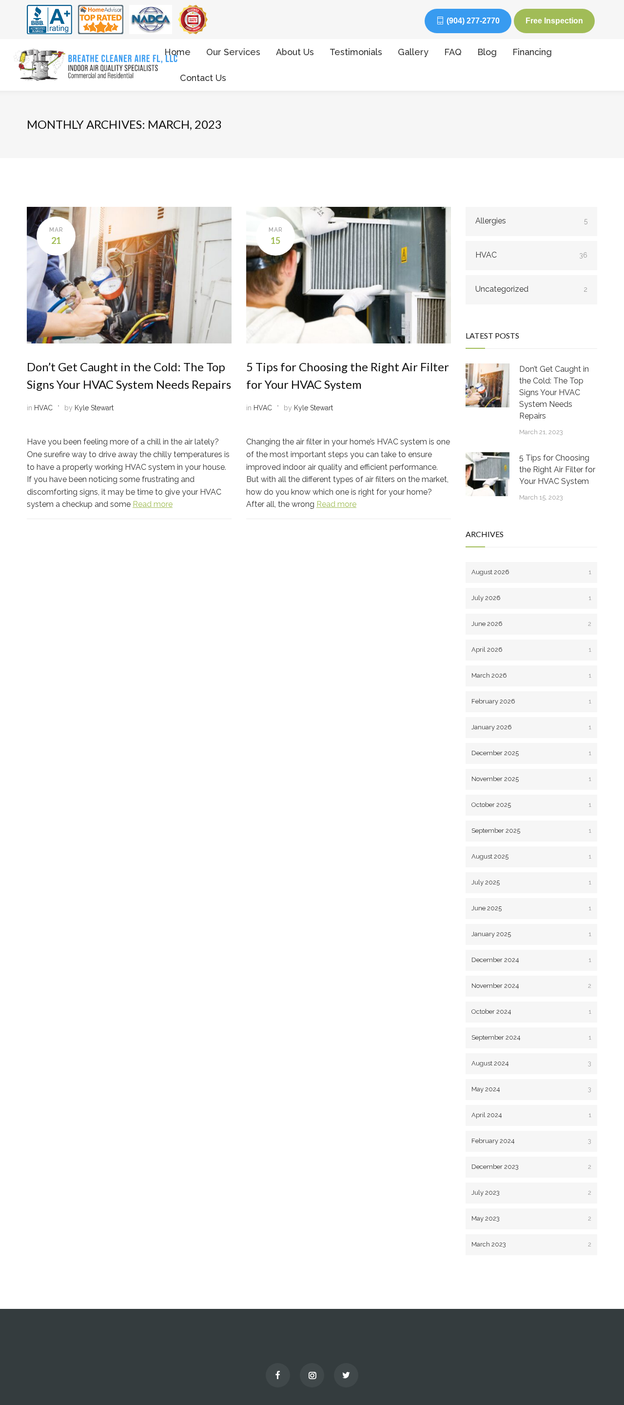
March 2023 (531, 1244)
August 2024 (531, 1063)
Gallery (413, 52)
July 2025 (531, 882)
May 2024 (531, 1089)
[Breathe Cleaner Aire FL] (82, 65)
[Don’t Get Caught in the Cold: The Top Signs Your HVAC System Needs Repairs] (487, 385)
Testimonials (356, 52)
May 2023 (531, 1218)
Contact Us (203, 78)
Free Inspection (554, 21)
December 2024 (531, 959)
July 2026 (531, 598)
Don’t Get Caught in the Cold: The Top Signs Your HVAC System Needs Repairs (554, 392)
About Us (295, 52)
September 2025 (531, 830)
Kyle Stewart (94, 408)
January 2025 (531, 934)
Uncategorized (531, 289)
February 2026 (531, 701)
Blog (487, 52)
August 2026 (531, 572)
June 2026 (531, 623)
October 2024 (531, 1011)
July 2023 (531, 1192)
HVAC (43, 408)
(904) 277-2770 (473, 21)
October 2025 (531, 804)
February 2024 (531, 1140)
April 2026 (531, 649)
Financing (532, 52)
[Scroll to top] (597, 1375)
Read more (153, 504)
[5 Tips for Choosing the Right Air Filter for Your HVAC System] (487, 474)
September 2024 (531, 1037)
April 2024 (531, 1115)
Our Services (233, 52)
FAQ (453, 52)
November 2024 (531, 985)
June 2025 (531, 908)
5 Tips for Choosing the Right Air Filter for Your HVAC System (557, 469)
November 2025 (531, 779)
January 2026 (531, 727)
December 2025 (531, 753)
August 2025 (531, 856)
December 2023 (531, 1166)
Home (177, 52)
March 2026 (531, 675)
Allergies (531, 220)
